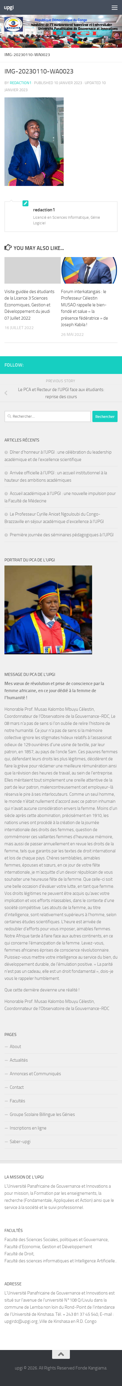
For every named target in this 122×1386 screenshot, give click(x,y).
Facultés (17, 1101)
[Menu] (114, 7)
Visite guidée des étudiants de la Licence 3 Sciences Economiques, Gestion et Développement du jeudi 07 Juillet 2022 (29, 305)
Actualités (19, 1060)
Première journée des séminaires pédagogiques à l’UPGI (62, 534)
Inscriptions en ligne (28, 1128)
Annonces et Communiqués (35, 1073)
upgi (9, 7)
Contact (17, 1087)
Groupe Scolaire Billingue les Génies (42, 1114)
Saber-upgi (20, 1141)
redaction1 (20, 83)
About (15, 1046)
